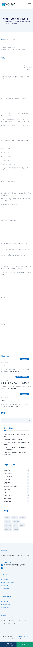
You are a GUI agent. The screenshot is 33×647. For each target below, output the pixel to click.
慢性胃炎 (22, 517)
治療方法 (7, 521)
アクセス (5, 586)
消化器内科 (8, 498)
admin (14, 39)
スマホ (4, 365)
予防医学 (7, 483)
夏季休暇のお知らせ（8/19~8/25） (14, 439)
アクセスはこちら (6, 562)
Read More (14, 371)
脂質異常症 (8, 529)
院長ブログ (24, 359)
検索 (3, 413)
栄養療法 (19, 376)
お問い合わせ (6, 608)
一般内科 (7, 480)
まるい (4, 400)
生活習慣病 (8, 525)
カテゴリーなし (9, 473)
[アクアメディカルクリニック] (17, 4)
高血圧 (16, 529)
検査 (6, 492)
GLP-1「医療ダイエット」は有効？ (15, 383)
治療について (8, 495)
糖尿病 (21, 525)
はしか (6, 517)
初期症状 (14, 517)
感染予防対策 (6, 604)
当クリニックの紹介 (8, 582)
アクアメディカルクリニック (20, 636)
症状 (15, 525)
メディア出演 (8, 476)
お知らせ (7, 470)
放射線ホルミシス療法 (10, 486)
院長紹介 (5, 579)
